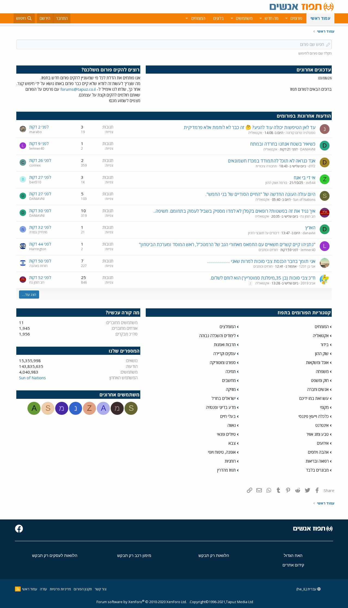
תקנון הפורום (83, 589)
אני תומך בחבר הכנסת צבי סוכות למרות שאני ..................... (261, 261)
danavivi (309, 233)
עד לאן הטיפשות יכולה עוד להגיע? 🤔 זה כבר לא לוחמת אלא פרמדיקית (249, 127)
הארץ (310, 227)
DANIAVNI (307, 149)
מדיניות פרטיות (60, 589)
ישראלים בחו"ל (224, 398)
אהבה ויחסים (318, 452)
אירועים (323, 443)
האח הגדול (293, 555)
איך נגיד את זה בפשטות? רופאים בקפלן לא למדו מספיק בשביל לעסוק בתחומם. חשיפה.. (234, 211)
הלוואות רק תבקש (213, 555)
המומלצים (228, 326)
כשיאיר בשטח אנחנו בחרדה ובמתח (282, 144)
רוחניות (230, 461)
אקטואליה (255, 132)
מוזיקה (231, 389)
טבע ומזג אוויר (317, 434)
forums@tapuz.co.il (78, 89)
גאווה (232, 425)
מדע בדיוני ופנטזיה (221, 407)
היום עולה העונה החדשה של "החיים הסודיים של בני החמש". (260, 194)
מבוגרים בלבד (317, 470)
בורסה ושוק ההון (276, 182)
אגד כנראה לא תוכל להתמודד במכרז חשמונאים (271, 161)
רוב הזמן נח (307, 216)
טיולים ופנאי (226, 434)
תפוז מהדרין (226, 470)
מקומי (324, 407)
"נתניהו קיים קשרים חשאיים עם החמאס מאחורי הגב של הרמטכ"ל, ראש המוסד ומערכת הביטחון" (227, 244)
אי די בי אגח (304, 177)
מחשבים (229, 380)
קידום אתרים (293, 565)
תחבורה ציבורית (266, 166)
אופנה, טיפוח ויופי (222, 452)
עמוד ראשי (320, 18)
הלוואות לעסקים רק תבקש (54, 555)
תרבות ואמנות (225, 344)
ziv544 (310, 182)
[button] (286, 18)
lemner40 (36, 148)
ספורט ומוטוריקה (223, 362)
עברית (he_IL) (306, 589)
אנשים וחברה (318, 389)
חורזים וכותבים (268, 249)
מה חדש (271, 18)
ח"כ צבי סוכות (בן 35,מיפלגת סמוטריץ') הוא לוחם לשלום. (262, 278)
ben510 (35, 182)
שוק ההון (322, 353)
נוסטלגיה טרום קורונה (300, 132)
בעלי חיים (228, 416)
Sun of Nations (304, 199)
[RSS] (18, 589)
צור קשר (100, 589)
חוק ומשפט (320, 380)
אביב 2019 (308, 283)
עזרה (43, 589)
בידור (325, 344)
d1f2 (311, 166)
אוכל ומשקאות (317, 362)
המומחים (322, 326)
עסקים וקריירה (224, 353)
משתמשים (244, 18)
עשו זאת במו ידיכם (314, 398)
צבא (232, 443)
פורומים (296, 18)
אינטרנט (322, 425)
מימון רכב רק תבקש (134, 555)
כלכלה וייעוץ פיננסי (314, 416)
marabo (35, 132)
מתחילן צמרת (38, 232)
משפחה (322, 371)
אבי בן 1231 (307, 266)
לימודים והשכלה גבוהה (217, 335)
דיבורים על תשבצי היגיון (263, 233)
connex (35, 165)
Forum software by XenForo (142, 601)
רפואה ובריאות (317, 461)
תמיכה (231, 371)
